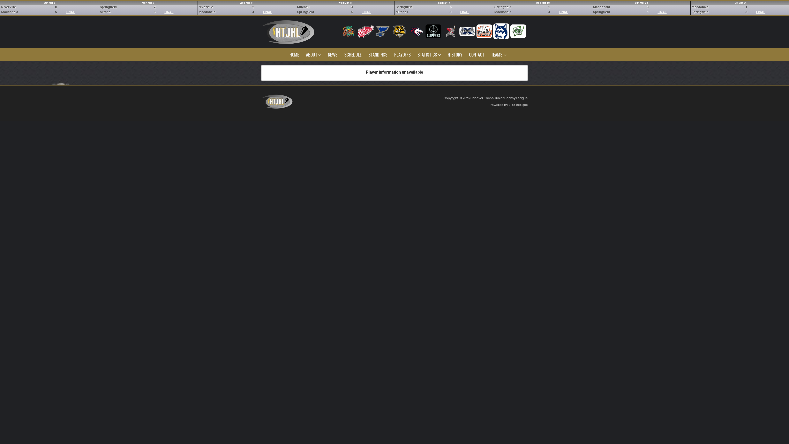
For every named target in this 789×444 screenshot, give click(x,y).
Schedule (353, 54)
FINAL (70, 12)
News (333, 54)
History (455, 54)
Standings (378, 54)
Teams (497, 54)
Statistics (428, 54)
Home (294, 54)
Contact (476, 54)
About (312, 54)
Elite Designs (518, 105)
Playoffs (402, 54)
